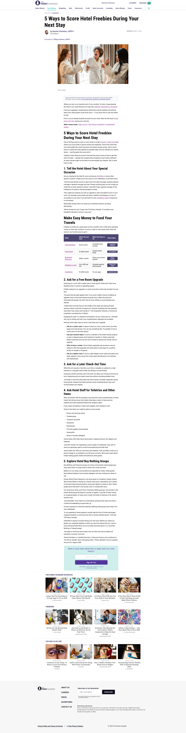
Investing (109, 8)
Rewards (144, 3)
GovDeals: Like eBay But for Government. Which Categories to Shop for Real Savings (105, 631)
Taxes (130, 8)
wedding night (103, 198)
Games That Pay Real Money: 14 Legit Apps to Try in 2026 (57, 597)
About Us (65, 687)
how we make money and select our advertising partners (95, 99)
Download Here (112, 265)
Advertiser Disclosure (108, 3)
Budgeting (62, 8)
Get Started (112, 251)
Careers (65, 692)
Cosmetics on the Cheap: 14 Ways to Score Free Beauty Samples (57, 665)
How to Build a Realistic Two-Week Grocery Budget (105, 664)
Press (64, 697)
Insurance (138, 8)
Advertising (66, 702)
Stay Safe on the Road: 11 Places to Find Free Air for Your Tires (81, 630)
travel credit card (108, 142)
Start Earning (112, 258)
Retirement (79, 8)
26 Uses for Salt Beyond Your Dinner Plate (56, 629)
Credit (88, 8)
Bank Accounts (98, 8)
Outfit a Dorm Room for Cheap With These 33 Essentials (81, 664)
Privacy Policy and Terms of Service (50, 726)
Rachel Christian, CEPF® (63, 31)
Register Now (112, 272)
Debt (70, 8)
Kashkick (69, 272)
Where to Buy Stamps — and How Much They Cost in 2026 (129, 629)
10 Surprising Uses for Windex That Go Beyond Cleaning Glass (129, 665)
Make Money (39, 8)
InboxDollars (70, 245)
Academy (132, 3)
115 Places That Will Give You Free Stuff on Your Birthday (105, 597)
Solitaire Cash (71, 265)
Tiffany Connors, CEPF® (61, 39)
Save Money (51, 8)
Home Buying (120, 8)
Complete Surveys (112, 245)
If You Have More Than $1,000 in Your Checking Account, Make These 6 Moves (129, 598)
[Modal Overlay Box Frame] (91, 558)
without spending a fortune (105, 107)
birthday (100, 176)
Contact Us (66, 707)
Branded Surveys (68, 258)
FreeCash (69, 252)
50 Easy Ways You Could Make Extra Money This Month (81, 597)
